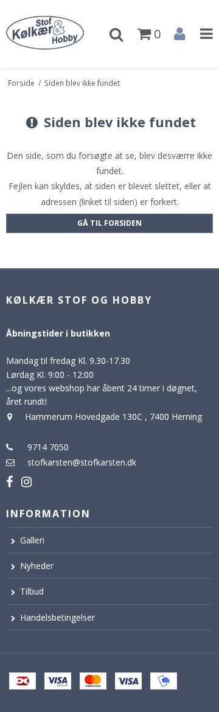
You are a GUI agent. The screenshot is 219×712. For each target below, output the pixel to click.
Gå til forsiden (109, 223)
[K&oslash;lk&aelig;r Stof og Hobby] (54, 34)
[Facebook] (9, 481)
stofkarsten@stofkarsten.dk (81, 462)
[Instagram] (26, 481)
